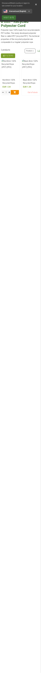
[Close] (36, 4)
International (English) (17, 11)
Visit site (9, 17)
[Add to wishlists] (17, 62)
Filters (9, 56)
